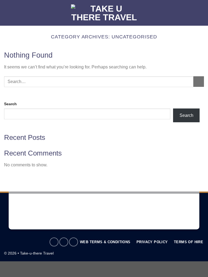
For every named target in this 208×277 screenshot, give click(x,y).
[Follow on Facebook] (54, 242)
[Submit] (198, 81)
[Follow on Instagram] (63, 242)
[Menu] (7, 12)
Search (10, 104)
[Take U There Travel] (104, 13)
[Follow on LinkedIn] (73, 242)
